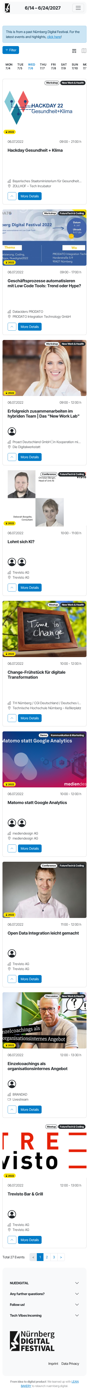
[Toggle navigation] (78, 8)
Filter (12, 50)
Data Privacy (70, 1363)
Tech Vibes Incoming (26, 1315)
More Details (30, 196)
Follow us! (17, 1305)
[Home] (7, 7)
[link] (32, 66)
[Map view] (82, 51)
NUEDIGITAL (19, 1283)
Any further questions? (27, 1294)
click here (54, 37)
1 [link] (40, 1257)
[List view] (72, 51)
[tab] (12, 196)
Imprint (53, 1363)
